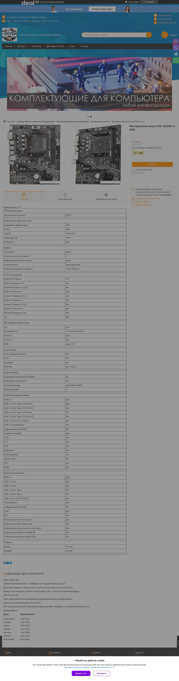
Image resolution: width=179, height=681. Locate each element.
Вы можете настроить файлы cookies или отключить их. (89, 667)
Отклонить (101, 673)
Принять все (81, 673)
